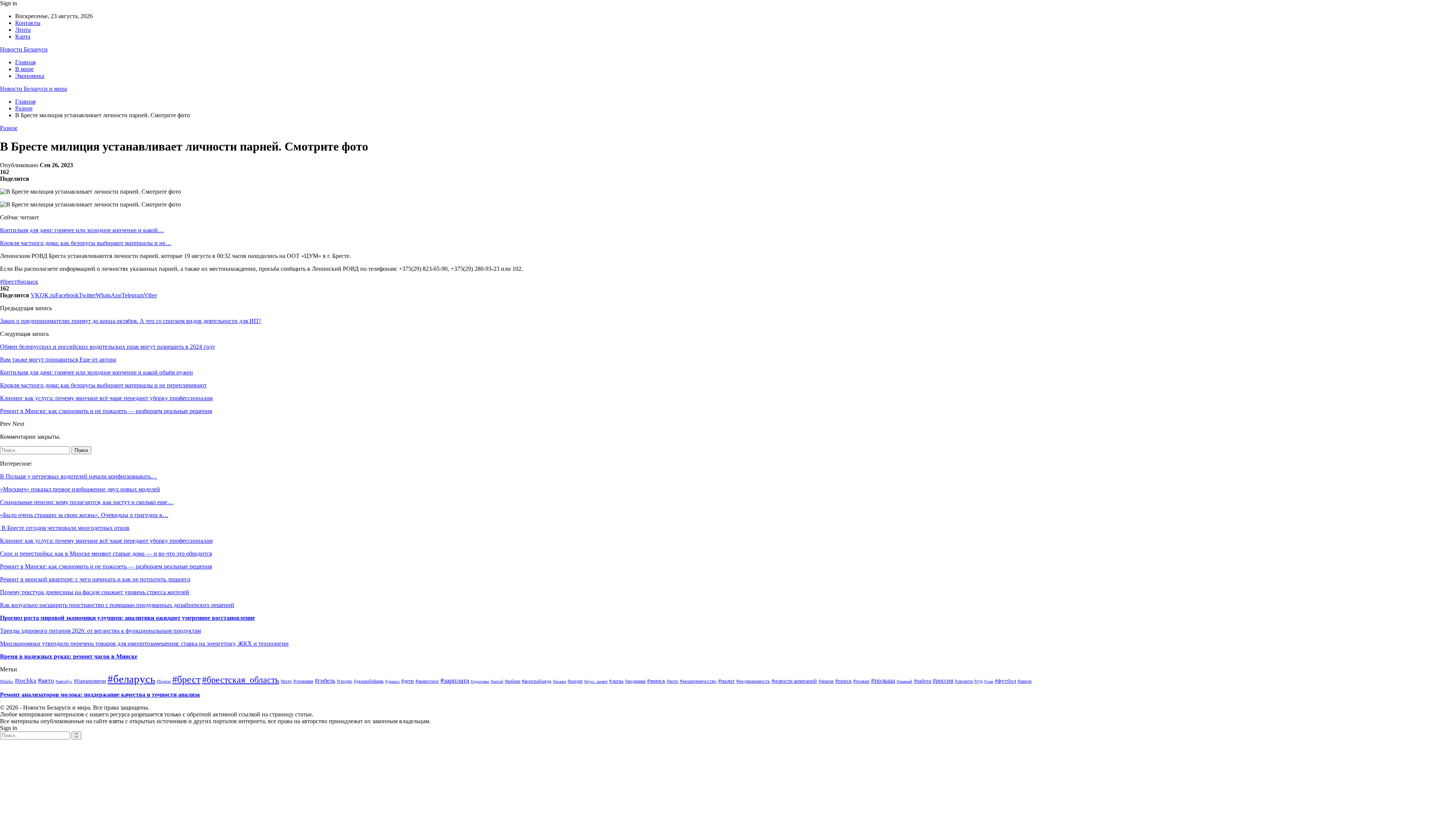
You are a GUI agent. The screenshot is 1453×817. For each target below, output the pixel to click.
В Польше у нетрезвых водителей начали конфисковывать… (78, 476)
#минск (656, 680)
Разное (8, 128)
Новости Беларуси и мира (33, 88)
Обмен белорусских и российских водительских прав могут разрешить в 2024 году (107, 346)
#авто (46, 680)
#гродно (344, 681)
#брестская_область (240, 680)
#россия (943, 680)
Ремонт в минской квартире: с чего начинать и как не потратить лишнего (95, 579)
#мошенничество (698, 681)
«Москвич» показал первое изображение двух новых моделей (80, 489)
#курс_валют (596, 681)
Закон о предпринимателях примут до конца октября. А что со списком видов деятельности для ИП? (130, 321)
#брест (8, 281)
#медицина (635, 681)
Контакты (27, 23)
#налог (726, 681)
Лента (23, 29)
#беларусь (131, 679)
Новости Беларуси (24, 49)
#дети (407, 681)
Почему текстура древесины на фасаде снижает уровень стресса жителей (94, 592)
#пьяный (904, 681)
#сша (988, 681)
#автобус (64, 681)
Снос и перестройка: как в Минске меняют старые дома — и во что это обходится (106, 553)
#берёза (164, 681)
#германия (303, 681)
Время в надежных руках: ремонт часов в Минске (68, 656)
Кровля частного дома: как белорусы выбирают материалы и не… (85, 243)
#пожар (861, 681)
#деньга (392, 681)
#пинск (843, 681)
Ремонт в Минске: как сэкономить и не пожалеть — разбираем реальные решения (106, 566)
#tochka (25, 680)
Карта (22, 36)
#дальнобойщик (369, 681)
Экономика (29, 76)
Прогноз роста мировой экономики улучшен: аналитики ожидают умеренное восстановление (127, 618)
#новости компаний (794, 681)
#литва (616, 681)
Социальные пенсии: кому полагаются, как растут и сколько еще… (86, 502)
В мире (24, 69)
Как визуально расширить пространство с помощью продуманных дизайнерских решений (117, 605)
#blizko (6, 681)
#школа (1024, 681)
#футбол (1005, 681)
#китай (497, 681)
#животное (427, 681)
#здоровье (480, 681)
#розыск (27, 281)
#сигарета (964, 681)
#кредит (575, 681)
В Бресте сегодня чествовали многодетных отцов (64, 528)
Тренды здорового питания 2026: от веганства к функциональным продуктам (100, 631)
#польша (883, 680)
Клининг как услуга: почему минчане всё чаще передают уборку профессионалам (106, 540)
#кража (559, 681)
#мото (672, 681)
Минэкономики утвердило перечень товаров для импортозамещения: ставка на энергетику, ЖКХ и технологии (144, 643)
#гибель (325, 680)
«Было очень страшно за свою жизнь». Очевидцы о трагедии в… (84, 515)
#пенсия (826, 681)
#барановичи (90, 681)
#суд (978, 681)
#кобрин (512, 681)
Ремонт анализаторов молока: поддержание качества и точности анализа (100, 694)
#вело (286, 681)
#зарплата (454, 680)
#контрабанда (536, 681)
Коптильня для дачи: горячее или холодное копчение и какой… (82, 230)
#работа (922, 681)
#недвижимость (753, 681)
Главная (25, 62)
